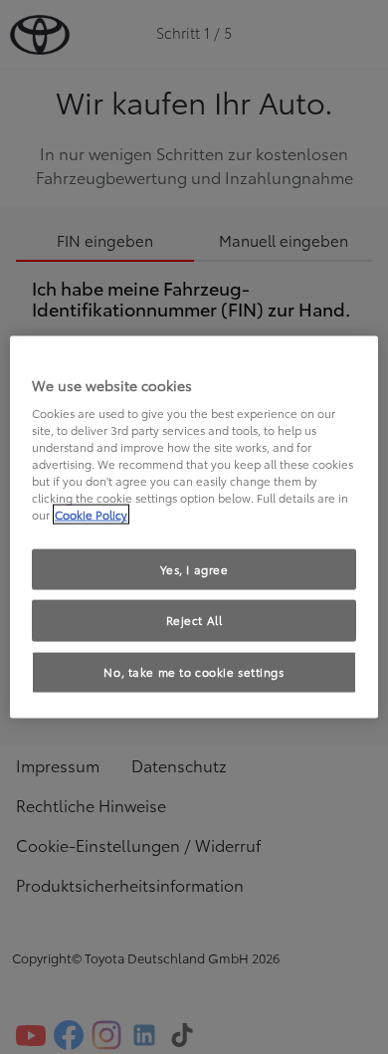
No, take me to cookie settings (193, 672)
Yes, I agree (194, 568)
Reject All (194, 620)
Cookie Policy (91, 515)
